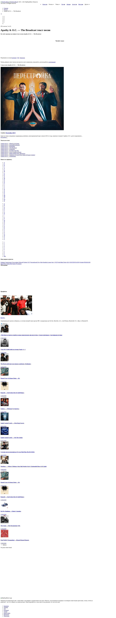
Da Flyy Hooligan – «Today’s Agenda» (11, 511)
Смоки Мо (9, 263)
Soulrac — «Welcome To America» (10, 408)
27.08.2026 (3, 338)
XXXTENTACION (74, 262)
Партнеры (6, 616)
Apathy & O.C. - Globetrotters (8, 156)
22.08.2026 (3, 367)
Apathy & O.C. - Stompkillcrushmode (10, 145)
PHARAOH (87, 262)
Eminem (3, 262)
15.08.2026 (3, 543)
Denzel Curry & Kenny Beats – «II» (10, 378)
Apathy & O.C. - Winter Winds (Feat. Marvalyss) (13, 153)
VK (18, 57)
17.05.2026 (3, 412)
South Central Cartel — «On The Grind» (12, 437)
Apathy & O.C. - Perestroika (8, 146)
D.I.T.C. (3, 317)
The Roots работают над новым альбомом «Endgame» (16, 364)
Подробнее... (4, 137)
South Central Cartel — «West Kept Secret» (12, 423)
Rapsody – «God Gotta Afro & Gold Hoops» (12, 392)
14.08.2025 (3, 469)
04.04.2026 (3, 426)
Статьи (4, 397)
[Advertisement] (12, 45)
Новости (45, 4)
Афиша (68, 4)
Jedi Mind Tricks (62, 262)
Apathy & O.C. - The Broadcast (9, 147)
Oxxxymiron (15, 262)
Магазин (80, 4)
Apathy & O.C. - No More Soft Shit (10, 150)
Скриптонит (8, 262)
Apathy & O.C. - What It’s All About (10, 143)
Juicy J (53, 262)
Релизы (5, 471)
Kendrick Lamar (47, 262)
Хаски (14, 263)
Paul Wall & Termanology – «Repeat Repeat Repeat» (15, 540)
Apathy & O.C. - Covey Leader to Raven (11, 152)
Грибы (25, 262)
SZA (68, 262)
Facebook (13, 57)
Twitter (5, 611)
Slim (41, 262)
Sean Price (3, 263)
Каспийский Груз (35, 262)
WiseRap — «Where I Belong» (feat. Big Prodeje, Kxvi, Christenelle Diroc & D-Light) (24, 466)
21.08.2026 (3, 381)
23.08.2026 (3, 352)
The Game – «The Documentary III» (10, 525)
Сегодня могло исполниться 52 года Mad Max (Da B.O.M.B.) (18, 452)
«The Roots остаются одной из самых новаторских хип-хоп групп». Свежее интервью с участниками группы (31, 335)
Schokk (82, 262)
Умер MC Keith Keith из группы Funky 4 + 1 (13, 349)
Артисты (74, 4)
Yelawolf (21, 262)
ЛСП (56, 262)
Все (5, 256)
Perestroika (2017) (11, 133)
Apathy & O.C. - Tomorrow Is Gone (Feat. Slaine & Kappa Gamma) (18, 155)
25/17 (28, 262)
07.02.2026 (3, 440)
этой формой (52, 62)
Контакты (6, 614)
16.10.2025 (3, 455)
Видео (63, 4)
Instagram (22, 57)
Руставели (18, 263)
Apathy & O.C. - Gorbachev (8, 149)
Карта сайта (7, 613)
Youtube (6, 607)
